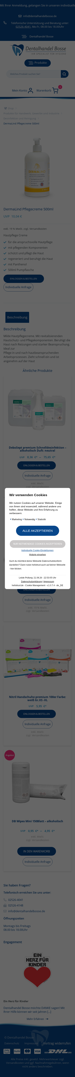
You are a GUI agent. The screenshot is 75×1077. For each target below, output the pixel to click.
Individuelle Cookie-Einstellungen (37, 550)
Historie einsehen (37, 554)
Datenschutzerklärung (31, 581)
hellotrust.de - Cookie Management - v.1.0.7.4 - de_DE (37, 585)
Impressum (49, 581)
